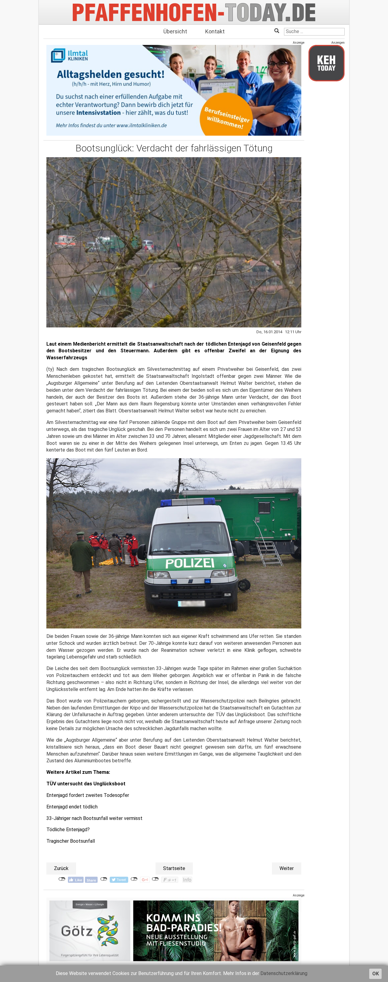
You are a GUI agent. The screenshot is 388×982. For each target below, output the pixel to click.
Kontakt (215, 31)
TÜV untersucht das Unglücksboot (85, 784)
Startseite (174, 868)
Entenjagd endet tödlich (72, 807)
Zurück (61, 868)
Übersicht (175, 31)
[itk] (173, 90)
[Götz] (173, 931)
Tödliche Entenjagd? (68, 829)
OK (375, 974)
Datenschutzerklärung (283, 973)
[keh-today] (326, 63)
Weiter (286, 868)
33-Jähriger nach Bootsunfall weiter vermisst (94, 818)
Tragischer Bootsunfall (70, 841)
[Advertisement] (326, 177)
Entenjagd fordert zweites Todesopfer (87, 795)
